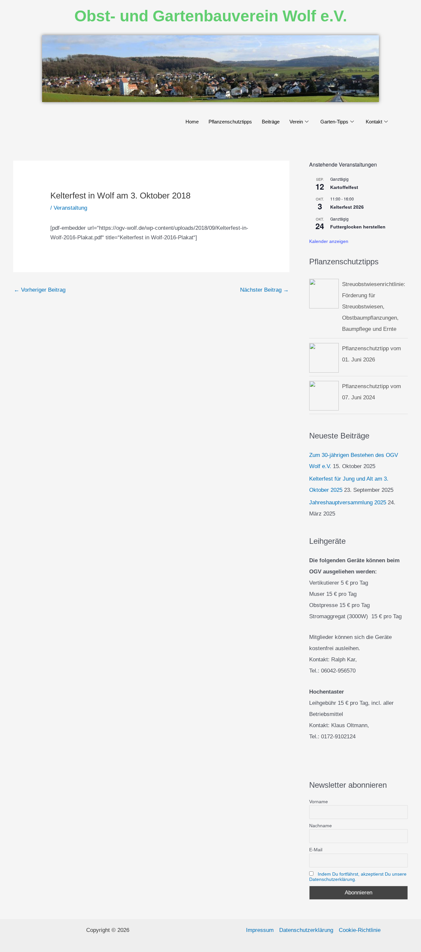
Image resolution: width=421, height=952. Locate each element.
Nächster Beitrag (264, 290)
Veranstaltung (70, 208)
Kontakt (374, 121)
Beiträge (271, 121)
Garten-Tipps (334, 121)
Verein (296, 121)
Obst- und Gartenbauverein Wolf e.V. (210, 16)
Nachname (320, 825)
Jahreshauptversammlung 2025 (347, 502)
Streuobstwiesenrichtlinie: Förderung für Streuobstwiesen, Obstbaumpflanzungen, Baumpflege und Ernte (373, 306)
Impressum (260, 930)
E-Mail (315, 849)
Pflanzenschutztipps (230, 121)
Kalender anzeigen (328, 241)
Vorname (318, 801)
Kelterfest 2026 (347, 207)
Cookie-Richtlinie (360, 930)
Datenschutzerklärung (306, 930)
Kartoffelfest (344, 187)
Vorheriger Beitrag (39, 290)
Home (192, 121)
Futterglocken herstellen (357, 226)
